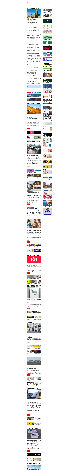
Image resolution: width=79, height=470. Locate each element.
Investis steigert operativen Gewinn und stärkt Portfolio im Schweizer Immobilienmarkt (34, 464)
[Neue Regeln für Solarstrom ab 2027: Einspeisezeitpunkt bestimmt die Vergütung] (34, 394)
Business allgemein (47, 5)
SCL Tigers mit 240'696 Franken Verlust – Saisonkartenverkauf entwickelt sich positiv (33, 255)
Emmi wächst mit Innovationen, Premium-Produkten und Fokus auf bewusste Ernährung (34, 179)
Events (44, 5)
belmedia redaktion (31, 18)
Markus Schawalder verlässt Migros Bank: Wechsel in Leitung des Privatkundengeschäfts (33, 322)
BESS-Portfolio (28, 442)
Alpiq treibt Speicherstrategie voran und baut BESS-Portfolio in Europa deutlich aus (34, 428)
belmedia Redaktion (31, 191)
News (30, 5)
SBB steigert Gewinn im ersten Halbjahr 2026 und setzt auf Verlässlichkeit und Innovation (34, 103)
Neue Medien (41, 5)
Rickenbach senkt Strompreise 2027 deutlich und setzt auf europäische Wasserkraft (34, 286)
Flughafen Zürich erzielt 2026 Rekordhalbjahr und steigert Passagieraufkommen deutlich (34, 355)
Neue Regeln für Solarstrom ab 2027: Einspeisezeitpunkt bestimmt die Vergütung (33, 388)
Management (33, 5)
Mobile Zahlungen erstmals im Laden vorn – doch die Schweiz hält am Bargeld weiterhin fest (33, 142)
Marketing (36, 5)
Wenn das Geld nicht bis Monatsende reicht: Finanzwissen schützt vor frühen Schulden (34, 217)
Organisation (38, 5)
